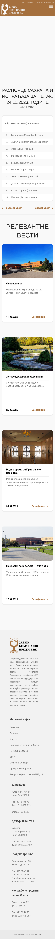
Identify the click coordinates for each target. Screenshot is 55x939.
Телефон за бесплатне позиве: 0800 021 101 (24, 880)
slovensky (45, 2)
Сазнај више (38, 316)
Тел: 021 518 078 (20, 801)
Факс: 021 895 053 (21, 915)
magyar (38, 2)
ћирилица (30, 2)
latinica (23, 2)
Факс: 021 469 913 (21, 805)
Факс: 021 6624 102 (22, 845)
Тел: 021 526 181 (20, 871)
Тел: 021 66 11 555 (21, 841)
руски (51, 2)
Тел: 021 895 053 (20, 912)
